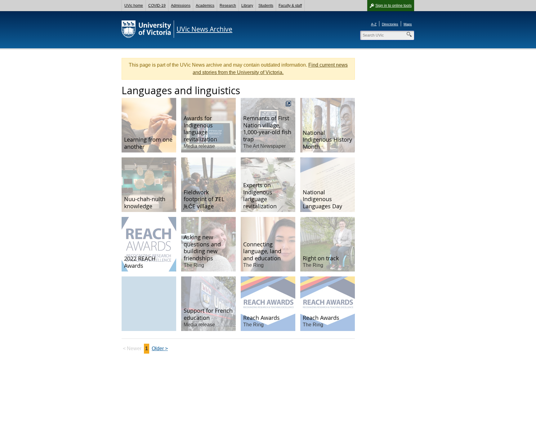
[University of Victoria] (146, 29)
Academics (205, 5)
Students (265, 5)
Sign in (393, 5)
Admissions (180, 5)
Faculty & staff (290, 5)
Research (228, 5)
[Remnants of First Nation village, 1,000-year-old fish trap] (268, 125)
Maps (408, 24)
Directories (390, 24)
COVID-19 (157, 5)
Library (247, 5)
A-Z (374, 24)
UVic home (133, 5)
